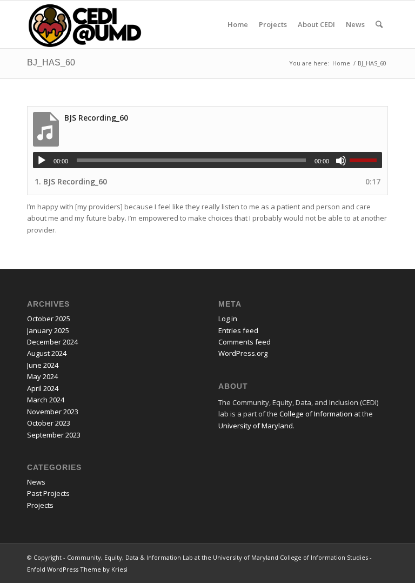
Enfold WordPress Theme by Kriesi (77, 569)
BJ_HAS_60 (51, 62)
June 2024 (42, 365)
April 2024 (42, 388)
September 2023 (54, 435)
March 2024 (45, 400)
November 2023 (52, 411)
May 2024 (42, 376)
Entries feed (238, 330)
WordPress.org (242, 353)
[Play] (41, 160)
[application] (207, 160)
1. (71, 181)
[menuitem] (237, 24)
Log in (227, 318)
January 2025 (48, 330)
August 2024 (46, 353)
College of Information (315, 414)
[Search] (379, 24)
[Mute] (341, 160)
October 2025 (48, 318)
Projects (40, 505)
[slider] (366, 160)
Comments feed (244, 342)
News (36, 482)
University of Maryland (255, 425)
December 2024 (52, 342)
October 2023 (48, 423)
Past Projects (48, 493)
